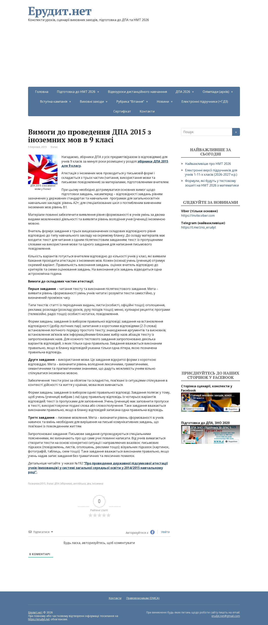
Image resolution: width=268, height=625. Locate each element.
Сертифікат (122, 111)
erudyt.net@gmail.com (225, 616)
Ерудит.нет (59, 11)
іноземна (97, 483)
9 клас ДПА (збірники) (59, 483)
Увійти (165, 532)
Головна (41, 92)
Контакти (147, 111)
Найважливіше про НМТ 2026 (208, 164)
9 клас (54, 147)
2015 (43, 483)
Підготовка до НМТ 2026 (76, 92)
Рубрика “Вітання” (130, 101)
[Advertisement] (134, 57)
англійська (79, 483)
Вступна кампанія (53, 101)
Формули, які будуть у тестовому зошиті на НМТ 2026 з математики (212, 183)
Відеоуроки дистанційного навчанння (137, 92)
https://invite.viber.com (198, 215)
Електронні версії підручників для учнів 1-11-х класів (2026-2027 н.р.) (211, 172)
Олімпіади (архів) (216, 92)
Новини (163, 101)
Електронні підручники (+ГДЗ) (204, 101)
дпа (89, 483)
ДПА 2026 (183, 92)
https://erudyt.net (39, 619)
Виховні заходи (92, 101)
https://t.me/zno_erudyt (198, 227)
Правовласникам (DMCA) (143, 598)
